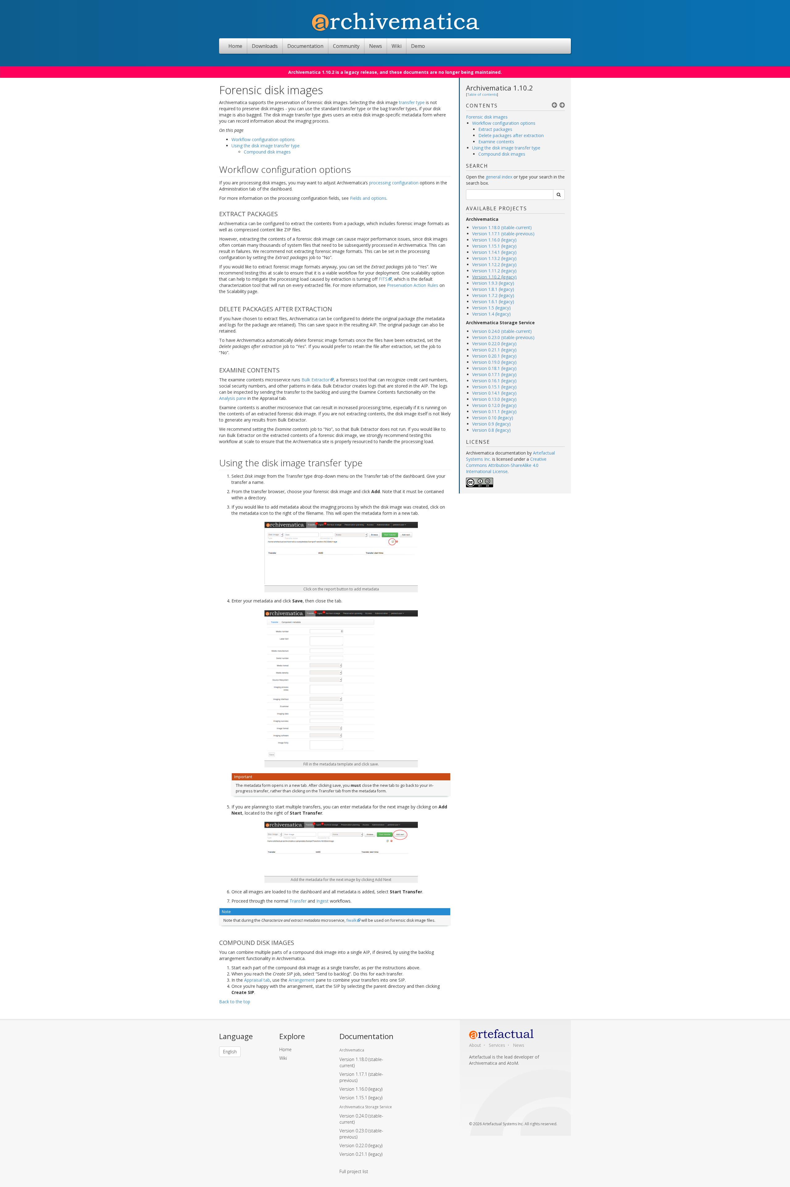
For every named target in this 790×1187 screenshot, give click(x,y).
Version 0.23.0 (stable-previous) (503, 337)
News (375, 46)
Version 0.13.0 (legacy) (494, 399)
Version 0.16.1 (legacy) (494, 381)
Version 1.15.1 (360, 1098)
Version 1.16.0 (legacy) (494, 240)
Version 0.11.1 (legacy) (494, 411)
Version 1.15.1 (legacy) (494, 246)
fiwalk (351, 920)
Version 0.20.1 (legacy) (494, 356)
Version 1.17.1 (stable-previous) (503, 234)
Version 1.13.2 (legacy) (494, 258)
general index (499, 177)
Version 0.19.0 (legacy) (494, 362)
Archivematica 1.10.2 (499, 87)
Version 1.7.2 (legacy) (493, 295)
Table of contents (482, 94)
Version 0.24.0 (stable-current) (502, 331)
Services (497, 1045)
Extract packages (495, 129)
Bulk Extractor (315, 380)
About (475, 1045)
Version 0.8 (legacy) (491, 430)
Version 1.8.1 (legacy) (493, 289)
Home (235, 46)
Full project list (353, 1171)
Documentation (305, 46)
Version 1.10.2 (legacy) (494, 277)
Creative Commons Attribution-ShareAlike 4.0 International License (506, 465)
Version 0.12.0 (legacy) (494, 405)
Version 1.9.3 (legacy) (493, 283)
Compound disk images (501, 154)
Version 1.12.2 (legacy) (494, 264)
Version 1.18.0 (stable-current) (502, 227)
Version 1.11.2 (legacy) (494, 271)
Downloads (265, 46)
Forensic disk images (487, 117)
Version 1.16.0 (360, 1089)
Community (346, 46)
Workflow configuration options (503, 123)
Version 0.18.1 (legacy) (494, 368)
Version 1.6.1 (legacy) (493, 301)
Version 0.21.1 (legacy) (494, 350)
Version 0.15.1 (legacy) (494, 387)
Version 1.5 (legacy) (491, 308)
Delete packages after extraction (511, 135)
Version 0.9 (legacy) (491, 424)
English (230, 1052)
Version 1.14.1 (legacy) (494, 252)
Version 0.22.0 (360, 1145)
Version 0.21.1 (360, 1154)
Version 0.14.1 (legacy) (494, 393)
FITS (383, 279)
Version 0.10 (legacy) (492, 418)
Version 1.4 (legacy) (491, 314)
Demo (418, 46)
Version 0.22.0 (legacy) (494, 343)
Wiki (396, 46)
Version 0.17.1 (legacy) (494, 374)
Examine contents (496, 142)
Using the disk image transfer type (506, 148)
